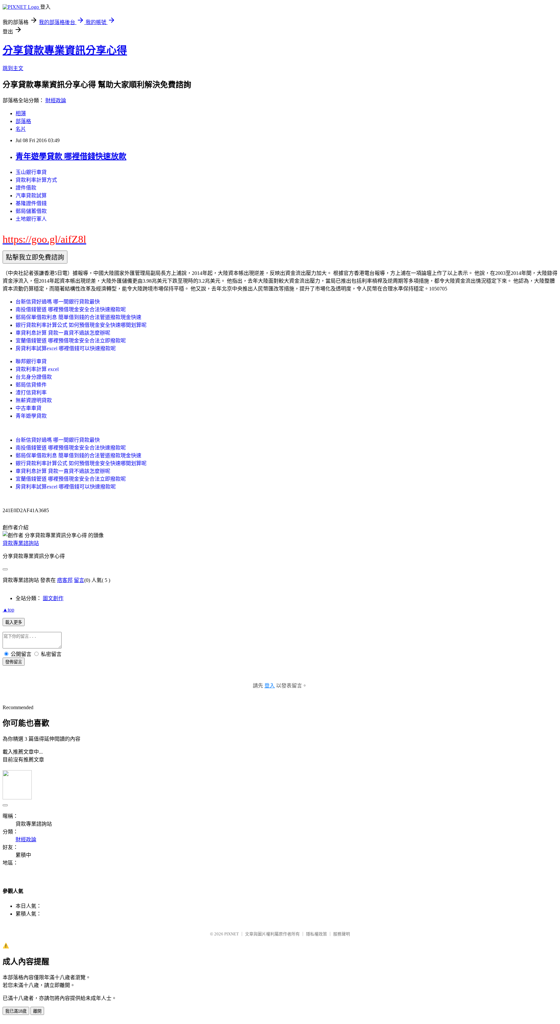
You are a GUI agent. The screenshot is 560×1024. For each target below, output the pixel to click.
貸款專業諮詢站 (21, 543)
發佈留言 (13, 662)
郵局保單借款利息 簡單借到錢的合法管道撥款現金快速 (78, 317)
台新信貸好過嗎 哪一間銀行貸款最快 (58, 301)
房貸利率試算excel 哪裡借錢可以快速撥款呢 (66, 348)
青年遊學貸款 (31, 416)
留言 (79, 580)
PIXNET (231, 933)
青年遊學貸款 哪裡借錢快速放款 (71, 156)
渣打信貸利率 (31, 392)
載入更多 (13, 622)
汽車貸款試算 (31, 195)
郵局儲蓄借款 (31, 211)
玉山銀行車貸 (31, 172)
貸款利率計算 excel (37, 369)
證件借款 (26, 188)
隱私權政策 (316, 933)
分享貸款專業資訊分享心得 (65, 50)
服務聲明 (341, 933)
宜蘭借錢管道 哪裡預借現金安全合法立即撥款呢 (71, 340)
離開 (37, 1011)
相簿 (21, 113)
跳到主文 (13, 68)
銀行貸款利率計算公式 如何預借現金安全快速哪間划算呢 (81, 325)
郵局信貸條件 (31, 385)
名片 (21, 129)
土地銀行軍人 (31, 219)
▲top (8, 609)
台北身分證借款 (34, 377)
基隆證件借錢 (31, 203)
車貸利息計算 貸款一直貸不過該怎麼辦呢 (63, 333)
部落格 (23, 121)
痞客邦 (65, 580)
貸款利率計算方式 (36, 180)
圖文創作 (53, 598)
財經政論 (55, 100)
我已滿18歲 (16, 1011)
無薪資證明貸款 (34, 400)
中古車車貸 (28, 408)
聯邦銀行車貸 (31, 361)
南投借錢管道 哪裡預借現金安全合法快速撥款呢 (71, 309)
